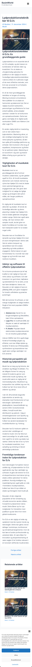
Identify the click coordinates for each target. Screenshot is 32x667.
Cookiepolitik (15, 664)
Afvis (16, 655)
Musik (4, 26)
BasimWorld (7, 2)
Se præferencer (16, 660)
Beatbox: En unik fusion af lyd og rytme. (16, 617)
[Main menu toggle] (28, 3)
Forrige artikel (16, 550)
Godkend (16, 650)
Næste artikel (16, 554)
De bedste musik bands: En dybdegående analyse (15, 588)
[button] (29, 631)
